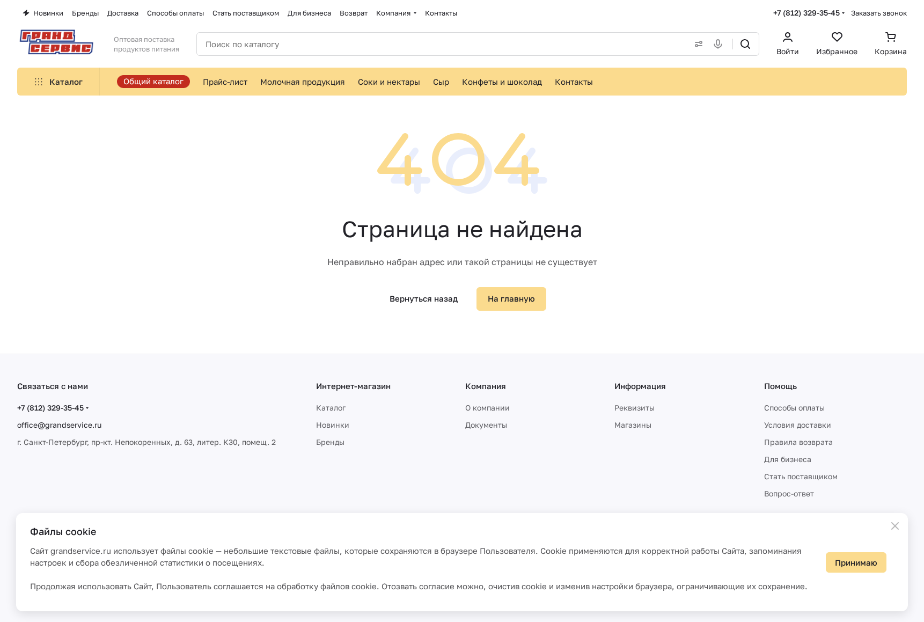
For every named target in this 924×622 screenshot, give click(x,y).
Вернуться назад (424, 298)
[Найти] (745, 44)
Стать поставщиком (801, 476)
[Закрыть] (895, 526)
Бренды (330, 442)
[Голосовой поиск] (720, 44)
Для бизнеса (787, 459)
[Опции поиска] (696, 44)
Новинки (332, 424)
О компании (487, 407)
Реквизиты (634, 407)
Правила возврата (798, 442)
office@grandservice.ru (59, 424)
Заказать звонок (879, 13)
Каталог (331, 407)
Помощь (780, 386)
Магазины (632, 424)
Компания (485, 386)
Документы (486, 424)
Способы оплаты (794, 407)
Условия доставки (797, 424)
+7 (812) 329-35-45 (806, 12)
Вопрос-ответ (789, 493)
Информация (640, 386)
